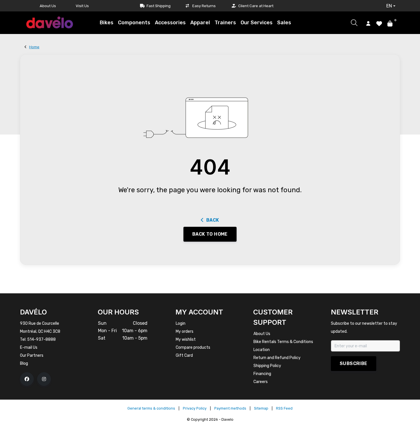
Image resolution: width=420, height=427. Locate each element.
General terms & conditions (151, 408)
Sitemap (261, 408)
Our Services (257, 22)
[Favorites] (379, 23)
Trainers (225, 22)
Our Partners (31, 355)
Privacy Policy (195, 408)
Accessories (170, 22)
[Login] (368, 23)
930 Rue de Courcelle (39, 323)
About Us (48, 6)
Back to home (210, 234)
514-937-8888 (41, 339)
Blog (24, 363)
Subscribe (353, 363)
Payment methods (230, 408)
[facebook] (27, 379)
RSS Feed (284, 408)
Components (134, 22)
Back (212, 220)
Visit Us (82, 6)
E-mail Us (28, 347)
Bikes (106, 22)
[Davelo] (49, 22)
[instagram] (44, 379)
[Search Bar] (354, 23)
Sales (284, 22)
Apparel (200, 22)
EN (389, 6)
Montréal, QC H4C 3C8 (40, 331)
